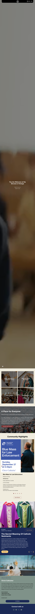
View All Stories (29, 530)
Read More (4, 552)
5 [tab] (21, 493)
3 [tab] (17, 493)
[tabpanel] (17, 466)
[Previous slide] (2, 466)
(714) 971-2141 (4, 597)
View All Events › (17, 497)
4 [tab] (19, 493)
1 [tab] (14, 493)
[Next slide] (33, 466)
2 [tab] (15, 493)
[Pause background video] (2, 367)
